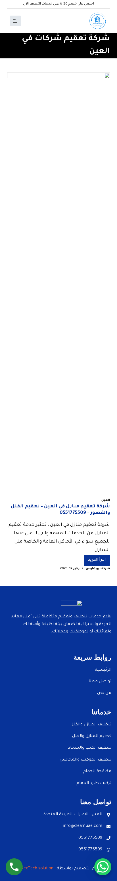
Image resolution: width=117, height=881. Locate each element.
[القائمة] (15, 21)
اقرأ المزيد (95, 558)
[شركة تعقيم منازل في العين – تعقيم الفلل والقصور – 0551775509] (58, 285)
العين (105, 500)
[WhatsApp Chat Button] (102, 866)
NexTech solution (37, 869)
